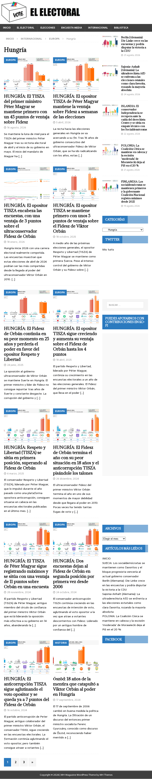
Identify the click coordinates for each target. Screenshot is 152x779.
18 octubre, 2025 (66, 237)
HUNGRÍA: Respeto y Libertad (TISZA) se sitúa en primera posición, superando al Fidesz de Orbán (25, 458)
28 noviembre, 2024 (19, 592)
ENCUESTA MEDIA (71, 28)
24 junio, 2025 (15, 365)
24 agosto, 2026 (132, 94)
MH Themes (106, 775)
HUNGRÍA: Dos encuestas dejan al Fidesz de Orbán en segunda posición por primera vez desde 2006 (73, 573)
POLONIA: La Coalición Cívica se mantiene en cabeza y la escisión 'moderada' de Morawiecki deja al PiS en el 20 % (123, 623)
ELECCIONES (47, 28)
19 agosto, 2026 (132, 206)
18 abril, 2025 (64, 360)
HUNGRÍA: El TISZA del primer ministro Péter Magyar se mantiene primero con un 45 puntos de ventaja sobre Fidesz (26, 109)
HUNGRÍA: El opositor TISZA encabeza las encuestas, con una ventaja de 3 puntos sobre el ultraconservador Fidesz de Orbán (26, 221)
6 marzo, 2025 (15, 473)
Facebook (113, 639)
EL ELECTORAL (25, 28)
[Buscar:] (125, 305)
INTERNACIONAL (98, 28)
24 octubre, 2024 (66, 592)
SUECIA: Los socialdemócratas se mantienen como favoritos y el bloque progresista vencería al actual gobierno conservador (123, 569)
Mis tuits (108, 249)
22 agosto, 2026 (132, 134)
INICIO (7, 28)
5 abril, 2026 (63, 122)
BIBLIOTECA (121, 28)
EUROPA (54, 39)
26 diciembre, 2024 (67, 479)
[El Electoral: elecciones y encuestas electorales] (41, 22)
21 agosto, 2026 (132, 170)
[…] (20, 156)
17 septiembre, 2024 (68, 700)
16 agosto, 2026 (16, 127)
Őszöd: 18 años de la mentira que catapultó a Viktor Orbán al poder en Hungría (76, 686)
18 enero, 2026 (16, 242)
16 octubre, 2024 (17, 710)
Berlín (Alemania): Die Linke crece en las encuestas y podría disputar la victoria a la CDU (134, 44)
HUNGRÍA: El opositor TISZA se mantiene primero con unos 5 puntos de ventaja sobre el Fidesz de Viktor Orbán (76, 218)
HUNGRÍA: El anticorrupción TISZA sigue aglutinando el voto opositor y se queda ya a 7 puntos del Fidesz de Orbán (26, 691)
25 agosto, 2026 (132, 55)
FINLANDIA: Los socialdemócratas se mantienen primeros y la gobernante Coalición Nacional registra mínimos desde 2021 (133, 191)
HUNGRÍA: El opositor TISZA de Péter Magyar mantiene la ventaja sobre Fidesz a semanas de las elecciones (76, 106)
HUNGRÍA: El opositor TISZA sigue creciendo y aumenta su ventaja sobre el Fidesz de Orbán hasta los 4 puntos (75, 341)
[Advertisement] (125, 275)
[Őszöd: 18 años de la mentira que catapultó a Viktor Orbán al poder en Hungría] (76, 657)
